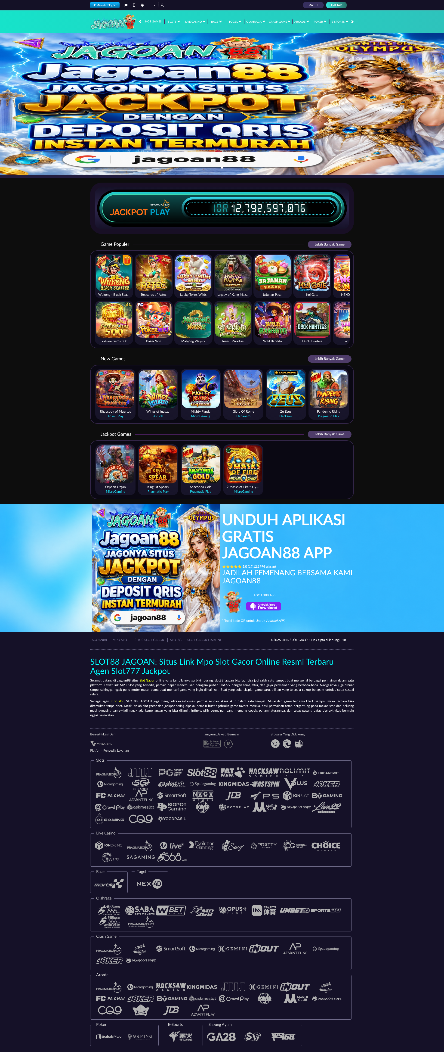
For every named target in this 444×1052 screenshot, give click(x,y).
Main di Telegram (106, 5)
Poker (319, 21)
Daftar (336, 5)
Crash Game (278, 21)
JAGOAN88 (98, 640)
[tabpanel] (222, 104)
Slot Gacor (147, 680)
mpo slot (117, 701)
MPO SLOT (121, 640)
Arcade (300, 21)
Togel (233, 21)
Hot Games (153, 21)
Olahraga (254, 21)
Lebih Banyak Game (330, 244)
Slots (172, 21)
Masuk (313, 5)
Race (215, 21)
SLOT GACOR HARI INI (204, 640)
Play (160, 212)
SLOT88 (176, 640)
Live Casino (194, 21)
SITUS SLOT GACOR (149, 640)
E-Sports (338, 21)
